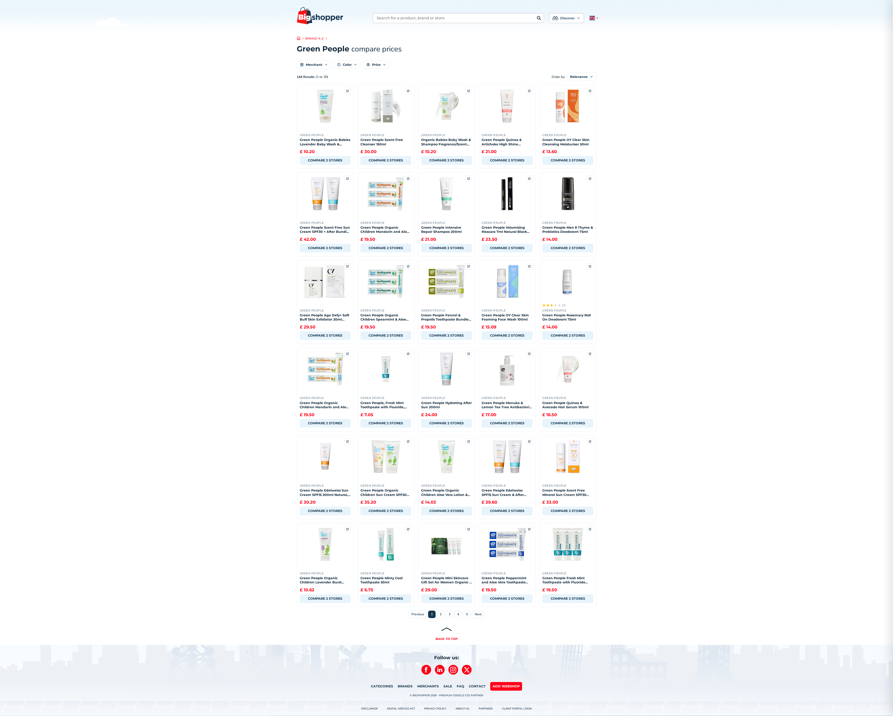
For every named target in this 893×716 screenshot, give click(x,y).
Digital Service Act (401, 708)
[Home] (301, 38)
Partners (486, 708)
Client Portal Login (517, 708)
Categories (382, 686)
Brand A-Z (314, 38)
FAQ (460, 686)
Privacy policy (435, 708)
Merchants (428, 686)
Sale (447, 686)
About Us (462, 708)
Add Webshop (506, 686)
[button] (593, 18)
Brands (405, 686)
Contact (477, 686)
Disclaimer (369, 708)
